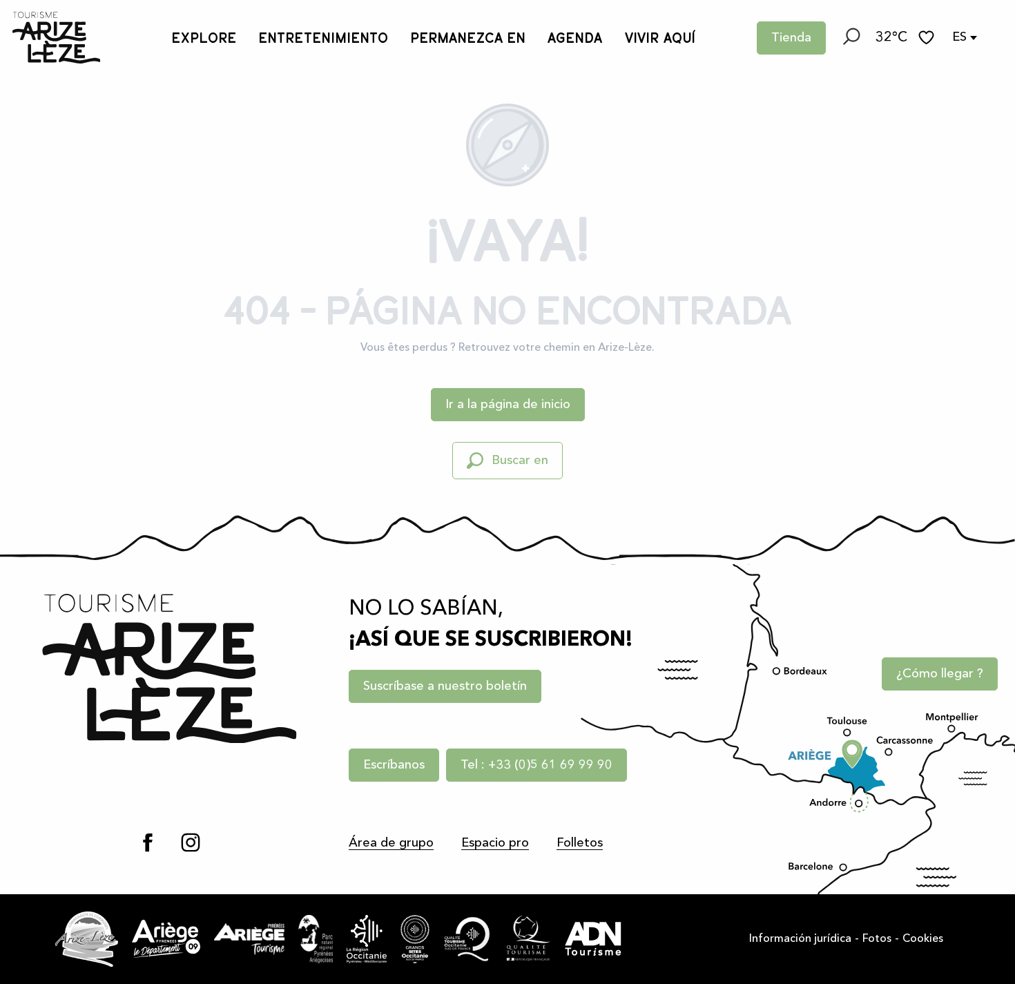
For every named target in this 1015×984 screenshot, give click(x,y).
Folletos (580, 843)
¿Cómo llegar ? (939, 674)
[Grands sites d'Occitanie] (415, 939)
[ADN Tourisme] (593, 939)
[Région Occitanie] (367, 939)
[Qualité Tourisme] (528, 939)
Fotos (876, 939)
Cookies (922, 939)
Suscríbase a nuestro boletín (445, 686)
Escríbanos (394, 765)
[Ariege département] (166, 938)
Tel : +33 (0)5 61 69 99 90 (536, 765)
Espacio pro (495, 843)
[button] (850, 37)
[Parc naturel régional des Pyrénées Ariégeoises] (315, 939)
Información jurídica (800, 939)
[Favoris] (928, 37)
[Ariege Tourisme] (249, 939)
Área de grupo (391, 843)
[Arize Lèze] (87, 939)
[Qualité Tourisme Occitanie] (467, 939)
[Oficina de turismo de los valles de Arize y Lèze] (56, 38)
